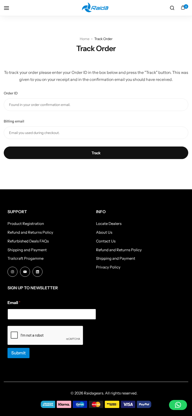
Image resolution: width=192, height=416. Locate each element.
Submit (18, 352)
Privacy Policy (108, 267)
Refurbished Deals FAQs (28, 241)
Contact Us (106, 241)
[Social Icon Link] (13, 272)
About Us (104, 232)
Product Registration (26, 223)
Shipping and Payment (27, 250)
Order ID (11, 93)
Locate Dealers (109, 223)
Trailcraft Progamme (26, 258)
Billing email (14, 121)
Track (96, 153)
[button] (178, 405)
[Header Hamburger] (9, 8)
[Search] (172, 8)
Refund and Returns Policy (30, 232)
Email (14, 302)
